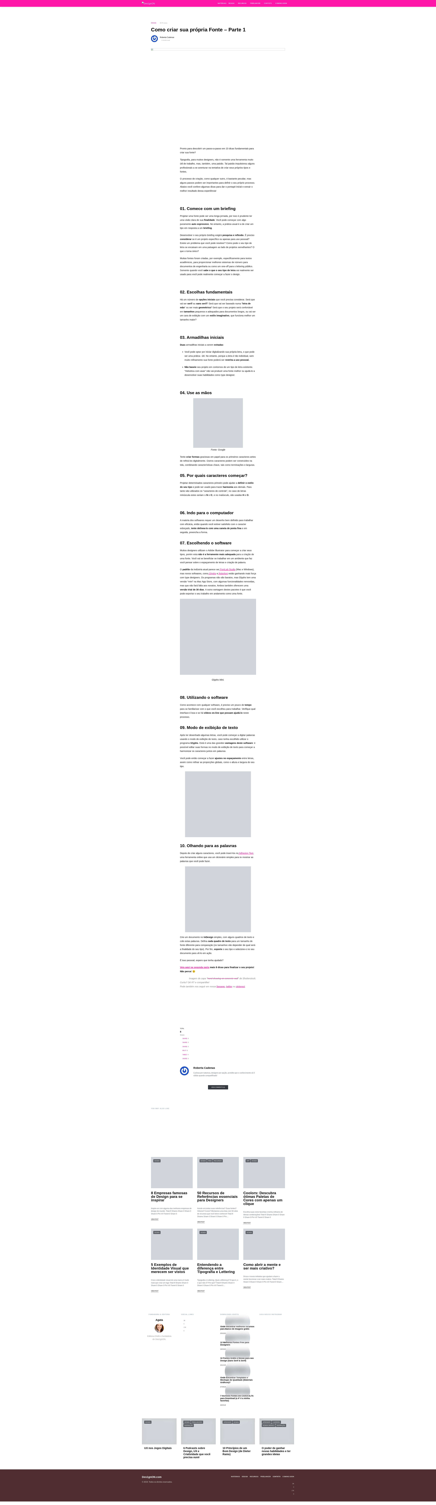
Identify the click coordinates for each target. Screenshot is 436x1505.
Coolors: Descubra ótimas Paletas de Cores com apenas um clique (262, 1198)
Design (231, 3)
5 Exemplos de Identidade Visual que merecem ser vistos (170, 1268)
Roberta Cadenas (167, 37)
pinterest (240, 986)
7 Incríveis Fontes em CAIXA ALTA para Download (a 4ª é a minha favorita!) (236, 1398)
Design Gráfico (268, 1425)
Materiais (222, 3)
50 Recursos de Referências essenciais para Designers (217, 1196)
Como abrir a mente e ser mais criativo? (262, 1266)
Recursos (242, 3)
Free (210, 1161)
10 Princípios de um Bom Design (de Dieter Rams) (237, 1451)
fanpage (221, 986)
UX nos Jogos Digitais (158, 1448)
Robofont (223, 573)
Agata (159, 1320)
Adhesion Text (245, 853)
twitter (229, 986)
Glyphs (212, 573)
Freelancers (197, 1422)
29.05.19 (223, 1405)
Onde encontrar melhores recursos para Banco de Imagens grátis (237, 1327)
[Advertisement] (218, 1007)
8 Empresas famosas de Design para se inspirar (169, 1196)
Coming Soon (281, 3)
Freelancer (255, 3)
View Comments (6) (218, 1087)
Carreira (276, 1422)
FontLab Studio (227, 569)
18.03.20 (223, 1349)
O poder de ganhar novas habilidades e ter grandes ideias (276, 1451)
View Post (154, 1219)
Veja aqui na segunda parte (194, 967)
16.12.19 (223, 1365)
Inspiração (188, 1425)
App (248, 1161)
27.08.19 (223, 1387)
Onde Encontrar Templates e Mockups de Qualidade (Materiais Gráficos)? (236, 1380)
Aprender (227, 1422)
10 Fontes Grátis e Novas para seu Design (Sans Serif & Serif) (237, 1359)
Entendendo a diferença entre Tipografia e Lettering (216, 1268)
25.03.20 (223, 1333)
